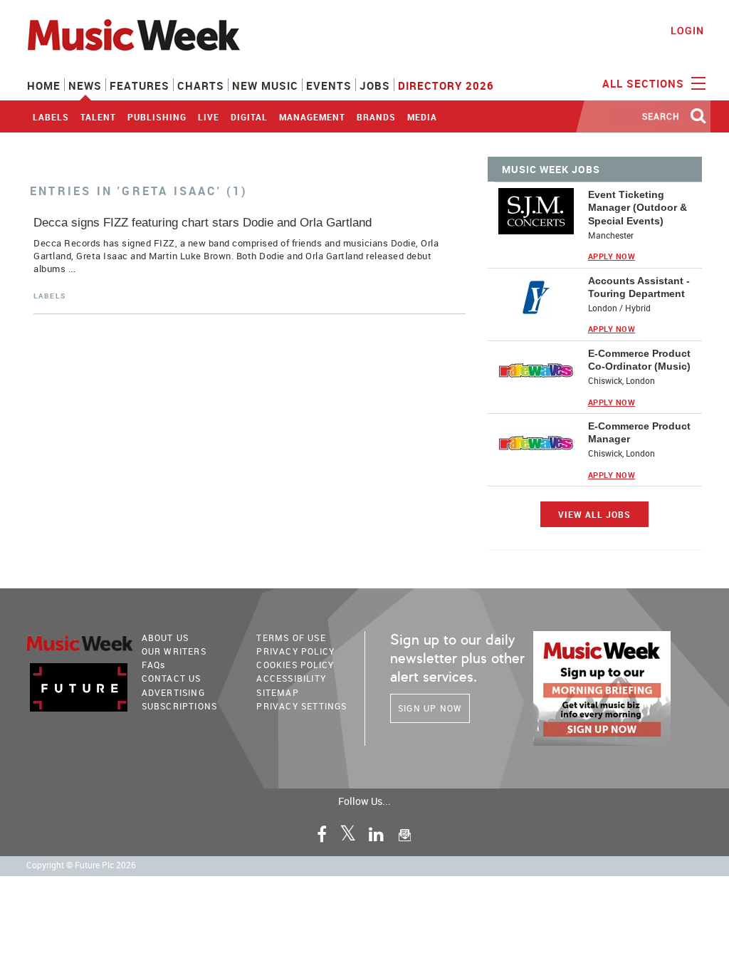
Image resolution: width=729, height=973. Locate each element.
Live (208, 117)
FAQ (154, 664)
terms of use (290, 637)
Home (44, 85)
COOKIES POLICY (295, 664)
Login (687, 30)
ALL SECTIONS (645, 83)
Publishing (157, 117)
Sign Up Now (430, 708)
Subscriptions (180, 706)
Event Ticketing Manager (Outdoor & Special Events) (637, 207)
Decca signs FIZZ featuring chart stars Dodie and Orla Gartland (202, 222)
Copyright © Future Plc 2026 (81, 865)
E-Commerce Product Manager (639, 432)
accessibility (291, 678)
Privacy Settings (301, 706)
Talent (98, 117)
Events (329, 85)
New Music (265, 85)
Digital (249, 117)
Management (312, 117)
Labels (51, 117)
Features (139, 85)
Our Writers (174, 651)
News (85, 85)
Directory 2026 (446, 85)
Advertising (173, 692)
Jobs (375, 85)
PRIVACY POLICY (295, 651)
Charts (200, 85)
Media (422, 117)
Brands (376, 117)
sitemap (277, 692)
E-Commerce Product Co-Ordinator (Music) (639, 360)
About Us (165, 637)
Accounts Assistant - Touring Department (639, 287)
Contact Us (171, 678)
